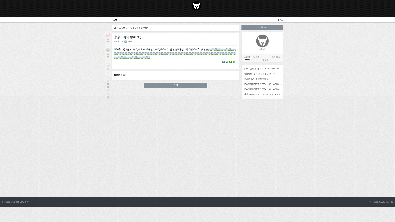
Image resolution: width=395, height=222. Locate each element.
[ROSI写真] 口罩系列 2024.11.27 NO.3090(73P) (264, 84)
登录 (281, 19)
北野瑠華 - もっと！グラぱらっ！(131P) (261, 73)
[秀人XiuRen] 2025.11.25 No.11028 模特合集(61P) (265, 94)
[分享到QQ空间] (223, 62)
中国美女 (123, 28)
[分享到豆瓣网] (234, 62)
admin (117, 41)
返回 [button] (175, 85)
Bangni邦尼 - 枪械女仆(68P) (256, 78)
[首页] (115, 28)
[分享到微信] (230, 62)
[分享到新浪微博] (227, 62)
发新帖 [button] (262, 27)
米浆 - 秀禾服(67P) (139, 28)
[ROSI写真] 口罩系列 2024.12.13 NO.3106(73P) (264, 68)
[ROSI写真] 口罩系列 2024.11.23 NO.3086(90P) (264, 89)
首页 (115, 19)
